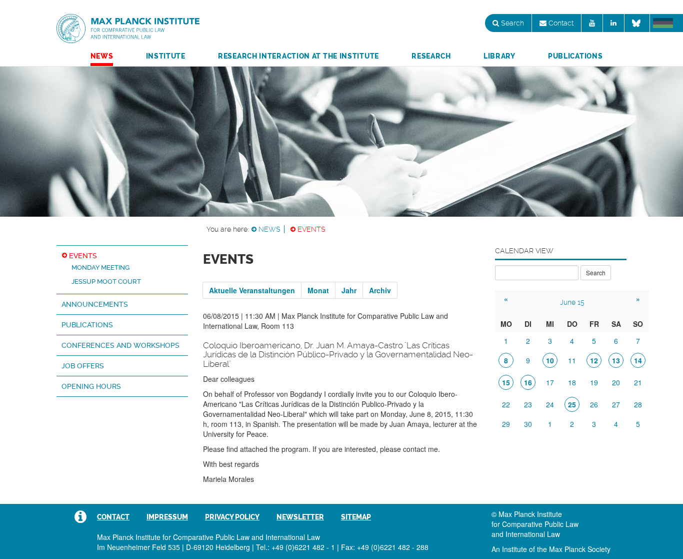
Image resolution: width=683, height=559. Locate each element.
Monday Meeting (101, 267)
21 (638, 382)
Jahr (349, 290)
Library (500, 56)
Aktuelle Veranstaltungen (252, 290)
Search (511, 23)
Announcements (95, 304)
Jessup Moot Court (106, 281)
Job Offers (83, 366)
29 (506, 424)
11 (572, 360)
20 (616, 382)
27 (616, 404)
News (102, 56)
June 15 (572, 302)
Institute (166, 56)
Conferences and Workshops (121, 345)
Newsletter (300, 517)
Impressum (167, 517)
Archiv (380, 290)
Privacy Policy (232, 517)
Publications (575, 56)
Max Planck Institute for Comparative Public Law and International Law (128, 29)
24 (550, 404)
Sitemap (356, 517)
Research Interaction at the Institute (298, 56)
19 (594, 382)
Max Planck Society (579, 549)
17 (550, 382)
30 (528, 424)
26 (594, 404)
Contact (560, 23)
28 (638, 404)
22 (506, 404)
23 (528, 404)
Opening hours (91, 386)
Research (431, 56)
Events (312, 229)
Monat (318, 290)
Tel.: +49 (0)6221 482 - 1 (295, 547)
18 (572, 382)
